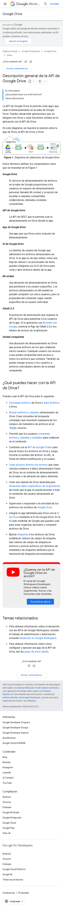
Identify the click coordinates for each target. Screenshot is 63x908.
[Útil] (25, 61)
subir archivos (51, 402)
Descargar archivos (20, 402)
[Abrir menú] (5, 4)
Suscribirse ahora (40, 601)
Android (7, 797)
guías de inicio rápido (36, 651)
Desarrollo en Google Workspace (38, 638)
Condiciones (9, 893)
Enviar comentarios (17, 68)
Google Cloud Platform (14, 869)
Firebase (7, 807)
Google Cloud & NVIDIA (14, 743)
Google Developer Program (16, 722)
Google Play (9, 828)
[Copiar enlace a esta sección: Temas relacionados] (41, 618)
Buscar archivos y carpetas (24, 412)
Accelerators (9, 738)
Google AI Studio (11, 812)
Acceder (54, 4)
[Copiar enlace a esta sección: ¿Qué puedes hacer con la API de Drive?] (22, 388)
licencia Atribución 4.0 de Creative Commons (38, 688)
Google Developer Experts (16, 732)
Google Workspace (31, 51)
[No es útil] (30, 61)
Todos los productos (13, 879)
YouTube (7, 783)
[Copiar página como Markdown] (40, 81)
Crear (28, 464)
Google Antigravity (12, 817)
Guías (9, 55)
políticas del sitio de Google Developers (21, 697)
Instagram (8, 767)
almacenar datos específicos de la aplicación (34, 486)
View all (6, 833)
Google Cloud (9, 822)
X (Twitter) (8, 777)
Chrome (7, 802)
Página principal (10, 51)
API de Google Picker (40, 447)
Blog (5, 757)
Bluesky (6, 762)
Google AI (7, 874)
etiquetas (22, 534)
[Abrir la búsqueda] (45, 4)
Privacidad (23, 893)
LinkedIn (7, 772)
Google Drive (12, 14)
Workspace (35, 4)
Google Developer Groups (15, 727)
